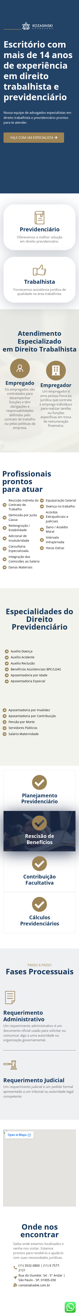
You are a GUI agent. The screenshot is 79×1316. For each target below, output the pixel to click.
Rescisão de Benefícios (39, 839)
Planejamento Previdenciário (39, 798)
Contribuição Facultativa (39, 879)
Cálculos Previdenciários (39, 920)
